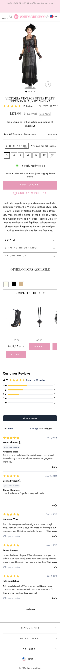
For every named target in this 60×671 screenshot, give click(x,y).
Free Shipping (14, 122)
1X (36, 155)
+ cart (16, 354)
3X (52, 155)
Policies (29, 649)
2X (44, 155)
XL (28, 155)
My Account (29, 638)
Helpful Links (29, 628)
